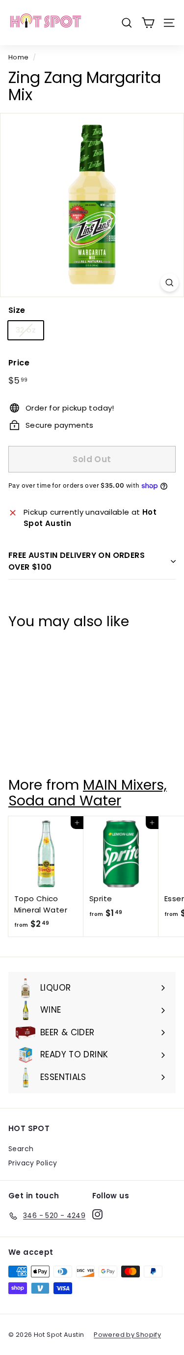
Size (17, 310)
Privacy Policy (32, 1163)
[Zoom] (169, 283)
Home (18, 57)
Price (18, 362)
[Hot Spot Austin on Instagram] (97, 1214)
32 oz (26, 330)
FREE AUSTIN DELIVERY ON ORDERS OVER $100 (76, 561)
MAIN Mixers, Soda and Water (87, 792)
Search (20, 1149)
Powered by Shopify (127, 1334)
